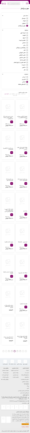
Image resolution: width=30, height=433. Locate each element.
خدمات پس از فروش (14, 370)
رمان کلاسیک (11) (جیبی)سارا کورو (9, 180)
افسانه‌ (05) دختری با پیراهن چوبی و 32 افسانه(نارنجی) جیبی (9, 210)
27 (17, 351)
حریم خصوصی (15, 375)
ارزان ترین (7, 93)
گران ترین (15, 95)
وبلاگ (28, 386)
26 (20, 351)
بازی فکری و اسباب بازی (24, 392)
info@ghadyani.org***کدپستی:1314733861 (18, 401)
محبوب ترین (18, 93)
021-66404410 (24, 403)
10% (26, 121)
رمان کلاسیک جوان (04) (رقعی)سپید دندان (22, 180)
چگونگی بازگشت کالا (4, 379)
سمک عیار (25, 211)
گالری (28, 388)
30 (9, 351)
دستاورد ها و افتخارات (25, 379)
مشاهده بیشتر (26, 426)
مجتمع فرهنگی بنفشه (25, 375)
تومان (21, 125)
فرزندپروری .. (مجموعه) (22, 241)
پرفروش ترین (12, 93)
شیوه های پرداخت (5, 375)
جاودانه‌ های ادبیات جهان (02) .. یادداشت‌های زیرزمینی (22, 148)
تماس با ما (27, 372)
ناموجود (11, 310)
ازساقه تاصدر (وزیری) (23, 272)
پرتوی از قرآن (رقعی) (9, 241)
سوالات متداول (15, 372)
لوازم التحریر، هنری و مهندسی (23, 390)
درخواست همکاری (25, 381)
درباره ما (27, 370)
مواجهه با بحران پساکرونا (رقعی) (8, 272)
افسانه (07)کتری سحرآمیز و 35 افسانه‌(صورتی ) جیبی (22, 117)
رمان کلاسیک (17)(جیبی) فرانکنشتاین (8, 149)
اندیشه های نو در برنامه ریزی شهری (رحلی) (8, 337)
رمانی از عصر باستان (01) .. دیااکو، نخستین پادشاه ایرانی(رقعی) (8, 117)
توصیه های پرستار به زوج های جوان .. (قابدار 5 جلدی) (22, 337)
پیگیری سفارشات (5, 377)
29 (11, 351)
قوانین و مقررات (15, 377)
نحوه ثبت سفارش (5, 370)
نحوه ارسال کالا (5, 372)
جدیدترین (23, 93)
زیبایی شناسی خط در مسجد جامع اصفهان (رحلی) (8, 306)
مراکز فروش (27, 377)
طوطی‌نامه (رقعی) (23, 303)
